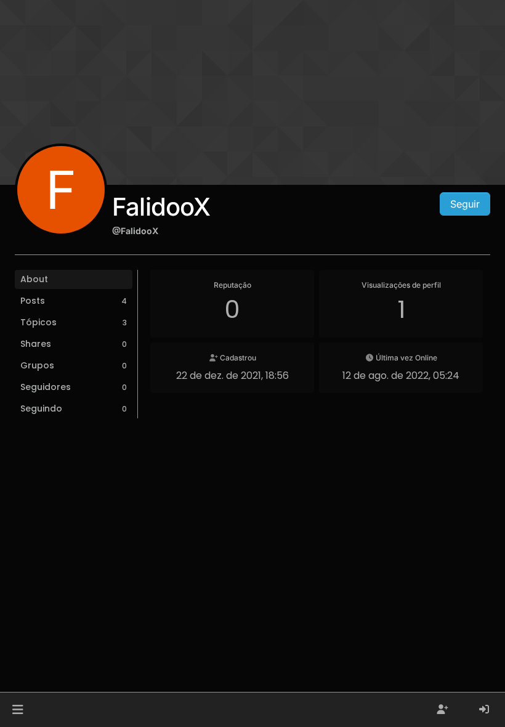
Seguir (465, 204)
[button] (17, 709)
